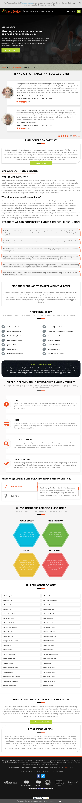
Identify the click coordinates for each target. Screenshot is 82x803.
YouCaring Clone (9, 658)
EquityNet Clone (49, 640)
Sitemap (37, 771)
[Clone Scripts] (11, 10)
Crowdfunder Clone (10, 627)
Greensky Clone (49, 645)
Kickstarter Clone (49, 672)
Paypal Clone (8, 600)
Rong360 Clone (9, 618)
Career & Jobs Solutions (56, 327)
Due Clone (7, 645)
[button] (73, 11)
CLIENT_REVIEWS (46, 98)
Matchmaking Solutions (15, 336)
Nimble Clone (48, 618)
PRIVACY (66, 767)
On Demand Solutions (14, 327)
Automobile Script (54, 345)
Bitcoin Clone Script (50, 600)
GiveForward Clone (50, 658)
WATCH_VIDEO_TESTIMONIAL (27, 98)
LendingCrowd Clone (11, 667)
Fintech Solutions (15, 67)
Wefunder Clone (49, 627)
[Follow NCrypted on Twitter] (43, 775)
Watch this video (27, 3)
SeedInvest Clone (49, 622)
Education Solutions (13, 331)
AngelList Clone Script (11, 640)
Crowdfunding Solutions (12, 676)
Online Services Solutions (57, 336)
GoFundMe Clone (49, 676)
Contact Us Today (41, 722)
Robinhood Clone (49, 681)
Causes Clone (8, 672)
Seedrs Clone (48, 649)
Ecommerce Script (54, 349)
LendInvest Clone (49, 667)
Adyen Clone (8, 609)
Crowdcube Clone (10, 654)
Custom (14, 496)
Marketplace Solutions (14, 354)
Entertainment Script (14, 340)
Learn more (50, 801)
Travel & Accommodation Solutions (60, 331)
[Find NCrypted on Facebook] (39, 775)
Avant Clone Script (10, 613)
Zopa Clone (48, 663)
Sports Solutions (12, 345)
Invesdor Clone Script (51, 654)
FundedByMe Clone (10, 622)
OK (60, 801)
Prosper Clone (8, 605)
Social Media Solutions (56, 354)
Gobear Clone (48, 685)
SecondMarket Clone (11, 681)
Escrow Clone (48, 596)
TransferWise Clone (50, 613)
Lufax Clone (8, 649)
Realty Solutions (12, 349)
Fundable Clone (9, 631)
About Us (29, 771)
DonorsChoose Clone (50, 636)
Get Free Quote (10, 50)
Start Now (41, 163)
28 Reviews (76, 136)
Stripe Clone (48, 605)
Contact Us (45, 771)
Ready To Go (17, 486)
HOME (4, 67)
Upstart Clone (8, 663)
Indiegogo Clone (9, 596)
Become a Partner (57, 771)
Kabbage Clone (49, 609)
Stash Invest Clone (10, 685)
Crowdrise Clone (49, 631)
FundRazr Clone (9, 636)
